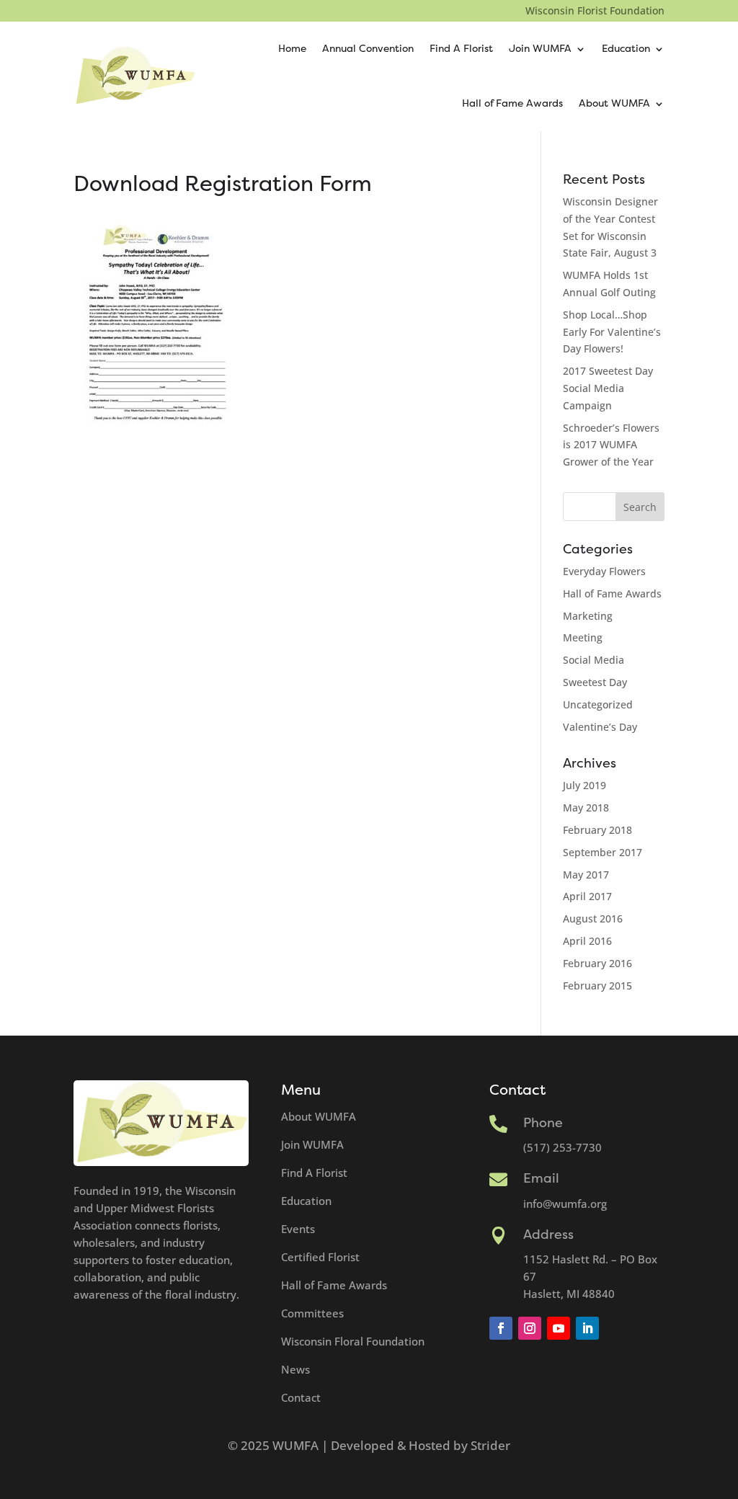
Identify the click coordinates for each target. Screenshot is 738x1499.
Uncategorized (598, 704)
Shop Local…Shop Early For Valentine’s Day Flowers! (612, 332)
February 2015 (597, 985)
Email (541, 1178)
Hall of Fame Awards (512, 103)
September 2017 (602, 852)
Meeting (583, 637)
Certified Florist (320, 1257)
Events (298, 1229)
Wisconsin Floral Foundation (352, 1341)
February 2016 (597, 963)
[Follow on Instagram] (529, 1328)
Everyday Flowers (604, 571)
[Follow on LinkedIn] (587, 1328)
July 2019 (584, 785)
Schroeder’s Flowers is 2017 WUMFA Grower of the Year (611, 445)
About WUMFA (614, 103)
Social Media (593, 660)
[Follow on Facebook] (500, 1328)
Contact (301, 1397)
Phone (543, 1123)
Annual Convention (368, 49)
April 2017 (587, 896)
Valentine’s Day (600, 727)
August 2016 (593, 918)
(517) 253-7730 (562, 1147)
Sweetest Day (595, 682)
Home (292, 49)
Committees (312, 1313)
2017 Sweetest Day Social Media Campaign (608, 388)
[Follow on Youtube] (558, 1328)
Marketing (588, 616)
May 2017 (586, 874)
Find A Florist (461, 49)
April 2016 (587, 941)
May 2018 (586, 807)
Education (626, 49)
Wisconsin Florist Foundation (594, 11)
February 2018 (597, 830)
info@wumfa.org (565, 1203)
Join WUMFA (540, 49)
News (295, 1369)
